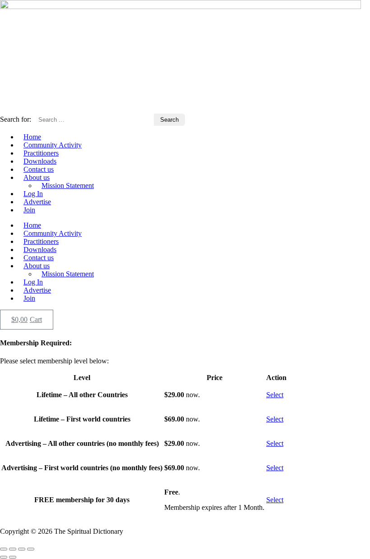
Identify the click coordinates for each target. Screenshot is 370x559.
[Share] (21, 549)
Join (29, 210)
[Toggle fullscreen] (12, 549)
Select (274, 395)
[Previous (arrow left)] (3, 557)
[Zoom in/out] (3, 549)
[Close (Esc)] (30, 549)
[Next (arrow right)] (12, 557)
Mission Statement (68, 185)
